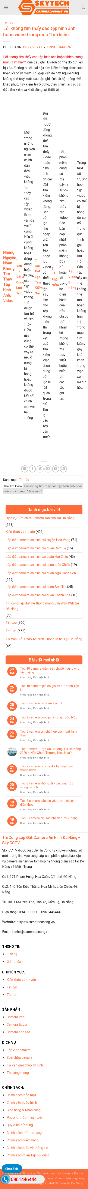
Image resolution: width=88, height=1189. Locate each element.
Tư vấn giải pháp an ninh (25, 1065)
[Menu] (5, 7)
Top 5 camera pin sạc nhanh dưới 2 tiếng (49, 818)
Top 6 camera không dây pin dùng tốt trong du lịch (46, 785)
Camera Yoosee (18, 1032)
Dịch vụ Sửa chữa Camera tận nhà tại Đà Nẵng (40, 518)
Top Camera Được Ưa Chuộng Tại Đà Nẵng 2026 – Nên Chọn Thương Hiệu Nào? (50, 751)
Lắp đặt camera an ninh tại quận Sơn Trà (36, 587)
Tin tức (8, 22)
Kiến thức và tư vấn (20, 532)
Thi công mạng (18, 1073)
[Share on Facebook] (32, 468)
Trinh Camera (59, 47)
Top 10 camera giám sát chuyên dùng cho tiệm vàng (49, 670)
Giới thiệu (14, 962)
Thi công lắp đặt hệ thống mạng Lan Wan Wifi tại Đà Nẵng (42, 606)
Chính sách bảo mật (21, 1095)
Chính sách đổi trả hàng (24, 1133)
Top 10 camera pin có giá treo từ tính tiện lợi (49, 688)
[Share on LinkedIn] (63, 468)
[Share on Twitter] (40, 468)
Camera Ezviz (17, 1025)
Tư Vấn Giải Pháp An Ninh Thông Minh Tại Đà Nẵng (44, 639)
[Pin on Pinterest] (55, 468)
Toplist (11, 631)
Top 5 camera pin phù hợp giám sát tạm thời (48, 733)
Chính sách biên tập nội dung (28, 1155)
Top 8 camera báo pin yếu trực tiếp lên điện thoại (47, 803)
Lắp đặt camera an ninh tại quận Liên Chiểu (38, 565)
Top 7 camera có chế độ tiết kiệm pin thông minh (46, 768)
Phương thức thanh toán (25, 1118)
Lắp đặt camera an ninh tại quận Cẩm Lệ (36, 548)
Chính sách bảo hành (22, 1103)
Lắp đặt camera (19, 1050)
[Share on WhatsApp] (24, 468)
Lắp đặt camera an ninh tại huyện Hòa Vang (38, 540)
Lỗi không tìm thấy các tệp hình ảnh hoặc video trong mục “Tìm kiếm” (43, 488)
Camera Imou (16, 1017)
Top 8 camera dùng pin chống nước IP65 (48, 717)
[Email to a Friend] (47, 468)
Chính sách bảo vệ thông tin (27, 1148)
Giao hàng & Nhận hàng (24, 1110)
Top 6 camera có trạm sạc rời (41, 703)
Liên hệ (12, 954)
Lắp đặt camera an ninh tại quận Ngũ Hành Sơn (41, 573)
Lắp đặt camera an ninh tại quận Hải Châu (37, 557)
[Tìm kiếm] (83, 7)
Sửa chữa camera (19, 1058)
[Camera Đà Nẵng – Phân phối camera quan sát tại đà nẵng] (44, 7)
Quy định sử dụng (20, 1125)
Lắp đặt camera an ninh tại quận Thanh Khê (38, 595)
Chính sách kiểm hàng (22, 1140)
